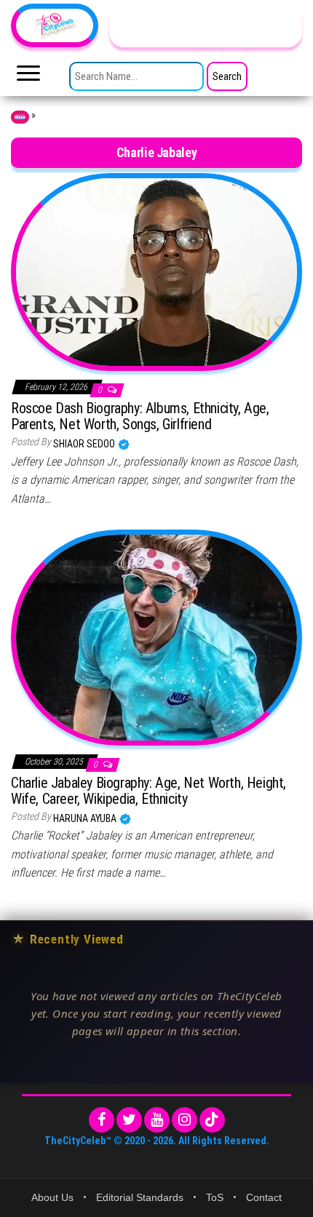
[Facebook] (101, 1120)
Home (20, 117)
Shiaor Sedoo (85, 444)
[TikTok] (212, 1120)
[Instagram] (184, 1120)
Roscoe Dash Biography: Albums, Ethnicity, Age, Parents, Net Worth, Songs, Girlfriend (140, 416)
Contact (264, 1197)
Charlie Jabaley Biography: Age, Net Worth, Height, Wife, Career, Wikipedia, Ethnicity (148, 790)
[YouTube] (157, 1120)
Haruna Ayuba (86, 818)
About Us (52, 1197)
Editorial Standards (139, 1197)
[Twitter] (129, 1120)
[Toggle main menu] (28, 77)
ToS (214, 1197)
